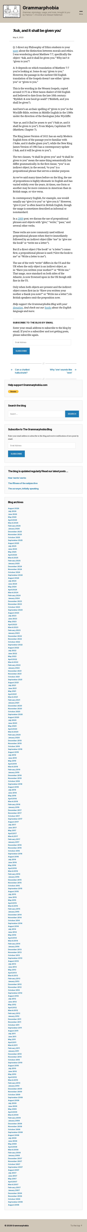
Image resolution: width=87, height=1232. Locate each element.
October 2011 (13, 1025)
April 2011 (12, 1042)
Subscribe (21, 351)
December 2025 (15, 532)
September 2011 (15, 1028)
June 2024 (12, 584)
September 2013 (15, 958)
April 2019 (12, 764)
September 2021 (15, 679)
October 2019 (14, 746)
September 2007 (15, 1167)
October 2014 (14, 920)
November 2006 (15, 1196)
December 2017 (15, 810)
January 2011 (13, 1051)
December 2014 (15, 915)
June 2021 (12, 688)
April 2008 (12, 1147)
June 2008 (12, 1141)
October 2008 (14, 1129)
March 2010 (13, 1080)
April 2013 (12, 973)
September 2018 (15, 784)
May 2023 (12, 621)
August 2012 (13, 996)
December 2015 (15, 880)
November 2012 (15, 987)
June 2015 (12, 897)
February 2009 (14, 1118)
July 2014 (12, 929)
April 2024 (12, 590)
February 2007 (14, 1187)
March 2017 (13, 836)
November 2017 (15, 813)
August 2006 (13, 1205)
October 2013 (14, 955)
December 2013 (15, 949)
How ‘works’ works (17, 478)
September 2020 (15, 714)
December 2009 (15, 1089)
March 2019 (13, 767)
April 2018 (12, 799)
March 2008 (13, 1150)
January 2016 (13, 877)
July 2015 (12, 894)
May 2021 (12, 691)
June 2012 (12, 1002)
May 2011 (12, 1039)
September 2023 (15, 610)
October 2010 (14, 1060)
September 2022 (15, 645)
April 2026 (12, 520)
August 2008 (13, 1135)
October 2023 (14, 607)
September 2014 (15, 923)
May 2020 (12, 726)
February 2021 (14, 700)
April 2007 (12, 1182)
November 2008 (15, 1126)
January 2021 (13, 703)
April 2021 (12, 694)
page (15, 50)
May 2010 (12, 1074)
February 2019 (14, 769)
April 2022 (12, 659)
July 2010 (12, 1068)
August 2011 (13, 1031)
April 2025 (12, 555)
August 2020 (13, 717)
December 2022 (15, 636)
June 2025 (12, 549)
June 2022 (12, 653)
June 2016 (12, 862)
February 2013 (14, 978)
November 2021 (15, 674)
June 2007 (12, 1176)
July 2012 (12, 999)
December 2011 (14, 1019)
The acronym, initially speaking (23, 488)
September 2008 (15, 1132)
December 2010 (15, 1054)
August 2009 (13, 1100)
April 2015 (12, 903)
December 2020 (15, 706)
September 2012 (15, 993)
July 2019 (12, 755)
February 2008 (14, 1153)
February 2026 (14, 526)
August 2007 (13, 1170)
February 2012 (14, 1013)
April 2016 (12, 868)
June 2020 (12, 723)
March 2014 (13, 941)
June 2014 (12, 932)
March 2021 (13, 697)
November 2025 (15, 534)
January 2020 (14, 738)
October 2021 (14, 677)
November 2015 (15, 883)
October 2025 (14, 537)
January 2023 (14, 633)
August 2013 (13, 961)
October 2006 (14, 1199)
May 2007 (12, 1179)
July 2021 (12, 685)
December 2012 (15, 984)
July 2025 (12, 546)
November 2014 (15, 917)
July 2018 (12, 790)
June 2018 (12, 793)
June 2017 (12, 828)
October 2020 (14, 711)
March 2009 (13, 1115)
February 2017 (14, 839)
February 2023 (14, 630)
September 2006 (15, 1202)
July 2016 (12, 859)
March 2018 (13, 801)
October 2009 (14, 1095)
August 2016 (13, 857)
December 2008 (15, 1124)
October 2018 (14, 781)
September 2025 (15, 540)
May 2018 (12, 796)
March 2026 (13, 523)
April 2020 (12, 729)
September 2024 (15, 575)
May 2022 (12, 656)
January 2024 (14, 598)
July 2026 (12, 511)
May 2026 (12, 517)
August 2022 (13, 648)
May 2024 (12, 587)
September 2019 (15, 749)
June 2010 (12, 1071)
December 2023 (15, 601)
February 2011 (14, 1048)
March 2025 (13, 558)
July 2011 (12, 1034)
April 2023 (12, 624)
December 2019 (15, 740)
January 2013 (13, 981)
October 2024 (14, 572)
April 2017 (12, 833)
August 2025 (13, 543)
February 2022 (14, 665)
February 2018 (14, 804)
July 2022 (12, 650)
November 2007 (15, 1161)
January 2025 (14, 563)
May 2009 (12, 1109)
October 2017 (14, 816)
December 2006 (15, 1193)
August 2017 (13, 822)
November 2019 (15, 743)
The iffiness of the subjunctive (22, 483)
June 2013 (12, 967)
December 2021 (15, 671)
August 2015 (13, 891)
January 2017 (13, 842)
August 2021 (13, 682)
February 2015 (14, 909)
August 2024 (13, 578)
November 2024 (15, 569)
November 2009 (15, 1092)
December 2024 (15, 566)
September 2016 (15, 854)
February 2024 (14, 595)
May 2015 (12, 900)
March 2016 (13, 871)
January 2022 (14, 668)
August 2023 (13, 613)
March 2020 (13, 732)
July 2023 (12, 616)
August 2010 (13, 1065)
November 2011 (14, 1022)
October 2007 (14, 1164)
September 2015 (15, 888)
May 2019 (12, 761)
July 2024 (12, 581)
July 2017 (12, 825)
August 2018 (13, 787)
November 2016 (15, 848)
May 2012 (12, 1004)
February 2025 (14, 561)
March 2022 (13, 662)
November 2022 (15, 639)
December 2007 (15, 1158)
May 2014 (12, 935)
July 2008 (12, 1138)
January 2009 (14, 1121)
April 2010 (12, 1077)
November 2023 (15, 604)
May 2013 (12, 970)
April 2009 (12, 1112)
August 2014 (13, 926)
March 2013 (13, 975)
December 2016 (15, 845)
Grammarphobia (41, 7)
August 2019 (13, 752)
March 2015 (13, 906)
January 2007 (14, 1190)
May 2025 (12, 552)
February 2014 (14, 944)
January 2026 (14, 529)
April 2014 (12, 938)
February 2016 (14, 874)
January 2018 (13, 807)
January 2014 (13, 946)
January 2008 (14, 1155)
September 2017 (15, 819)
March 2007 (13, 1184)
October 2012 (14, 990)
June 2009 (12, 1106)
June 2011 (12, 1036)
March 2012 (13, 1010)
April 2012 (12, 1007)
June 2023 (12, 619)
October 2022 (14, 642)
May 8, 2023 (18, 37)
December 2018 (15, 775)
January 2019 (13, 772)
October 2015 (14, 886)
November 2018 (15, 778)
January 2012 (13, 1016)
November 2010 (15, 1057)
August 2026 (13, 508)
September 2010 (15, 1063)
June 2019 (12, 758)
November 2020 (15, 708)
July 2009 (12, 1103)
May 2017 (12, 830)
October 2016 (14, 851)
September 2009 (15, 1097)
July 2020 (12, 720)
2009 (20, 218)
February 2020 (14, 735)
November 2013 (15, 952)
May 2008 (12, 1144)
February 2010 (14, 1083)
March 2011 (12, 1045)
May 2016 (12, 865)
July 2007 (12, 1173)
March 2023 (13, 627)
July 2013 (12, 964)
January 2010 (13, 1086)
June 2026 (12, 514)
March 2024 (13, 592)
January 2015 (13, 912)
